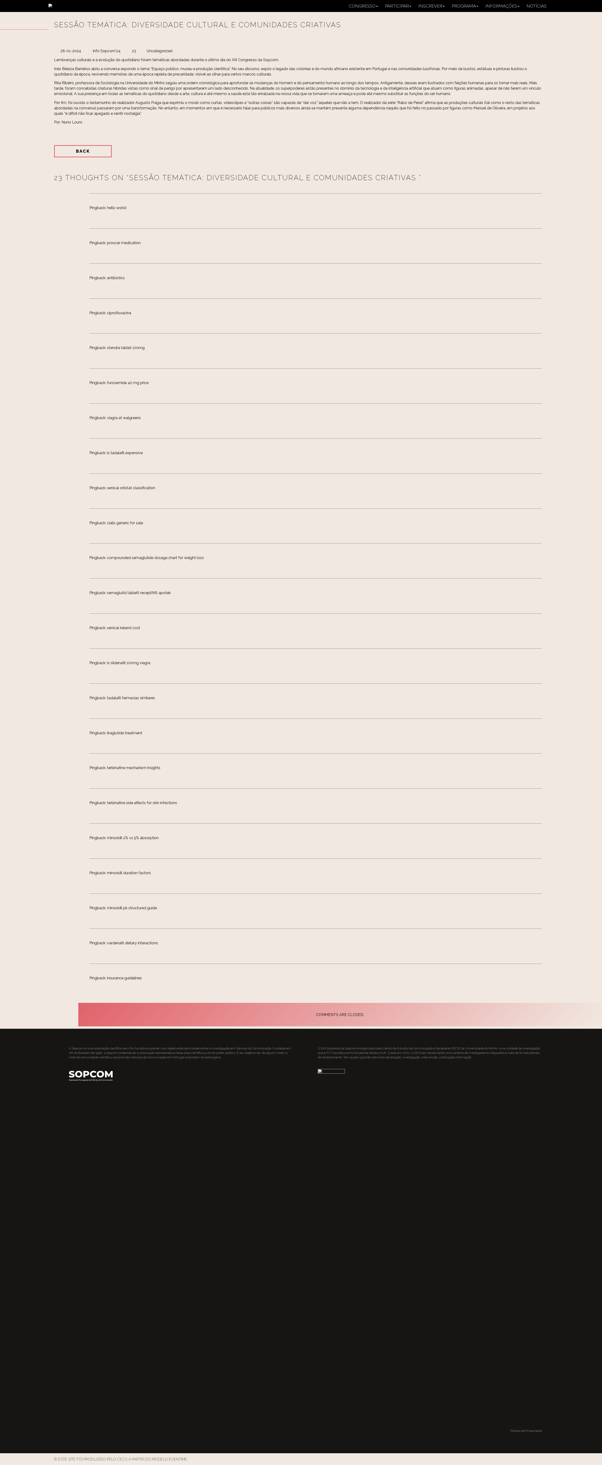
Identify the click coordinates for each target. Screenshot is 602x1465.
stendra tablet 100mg (126, 347)
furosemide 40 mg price (128, 383)
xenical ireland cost (123, 628)
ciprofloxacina (119, 313)
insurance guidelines (124, 978)
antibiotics (116, 278)
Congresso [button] (362, 6)
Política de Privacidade (526, 1431)
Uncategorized (159, 51)
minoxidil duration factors (129, 873)
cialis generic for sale (125, 523)
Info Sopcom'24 (107, 51)
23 (134, 51)
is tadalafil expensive (125, 453)
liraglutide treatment (124, 733)
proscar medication (124, 243)
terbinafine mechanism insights (133, 768)
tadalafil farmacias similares (131, 698)
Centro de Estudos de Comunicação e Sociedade (416, 1048)
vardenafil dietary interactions (132, 943)
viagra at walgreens (124, 418)
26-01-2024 (70, 51)
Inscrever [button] (430, 6)
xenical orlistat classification (131, 488)
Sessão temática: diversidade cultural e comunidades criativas (199, 25)
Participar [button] (397, 6)
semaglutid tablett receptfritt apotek (139, 593)
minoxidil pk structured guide (132, 908)
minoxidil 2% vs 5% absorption (133, 838)
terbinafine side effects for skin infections (142, 803)
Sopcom (77, 1048)
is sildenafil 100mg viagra (128, 663)
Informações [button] (501, 6)
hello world (116, 208)
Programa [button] (464, 6)
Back (83, 151)
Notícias (537, 6)
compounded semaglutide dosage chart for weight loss (155, 558)
